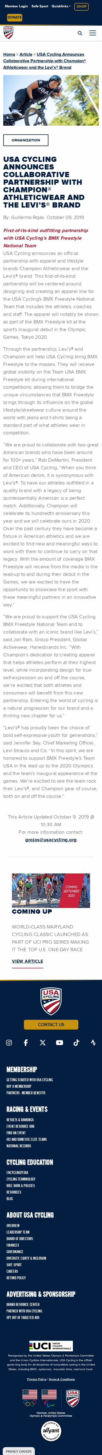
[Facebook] (26, 1043)
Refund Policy (16, 1278)
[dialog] (19, 1451)
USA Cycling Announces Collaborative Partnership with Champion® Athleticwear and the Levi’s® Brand (44, 61)
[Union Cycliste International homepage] (51, 1346)
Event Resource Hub (20, 1127)
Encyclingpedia (17, 1173)
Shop (81, 6)
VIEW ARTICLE (27, 961)
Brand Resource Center (23, 1305)
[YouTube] (59, 1043)
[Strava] (93, 1043)
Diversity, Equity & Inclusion (26, 1259)
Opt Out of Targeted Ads (23, 1318)
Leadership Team (18, 1232)
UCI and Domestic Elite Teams (27, 1140)
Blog (10, 1199)
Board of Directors (20, 1239)
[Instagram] (9, 1043)
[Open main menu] (92, 32)
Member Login (16, 6)
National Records (19, 1146)
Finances (13, 1245)
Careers (12, 1272)
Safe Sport (40, 6)
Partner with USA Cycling (24, 1311)
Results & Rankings (20, 1120)
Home (9, 54)
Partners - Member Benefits (26, 1093)
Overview (13, 1226)
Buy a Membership (19, 1087)
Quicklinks (60, 6)
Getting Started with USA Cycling (30, 1080)
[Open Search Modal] (80, 33)
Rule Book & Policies (21, 1186)
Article (26, 54)
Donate (15, 17)
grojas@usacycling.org (51, 840)
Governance (15, 1252)
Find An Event (16, 1133)
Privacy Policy (37, 1379)
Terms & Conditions (62, 1379)
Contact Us (51, 1024)
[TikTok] (76, 1043)
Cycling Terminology (21, 1179)
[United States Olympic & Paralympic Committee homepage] (51, 1403)
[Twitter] (43, 1043)
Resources (14, 1192)
